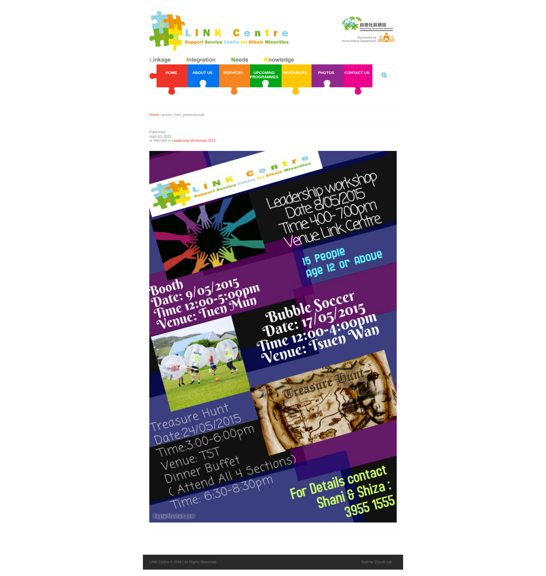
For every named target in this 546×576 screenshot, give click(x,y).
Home (154, 115)
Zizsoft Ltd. (383, 562)
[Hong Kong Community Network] (222, 38)
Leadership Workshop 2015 (193, 141)
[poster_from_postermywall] (273, 336)
